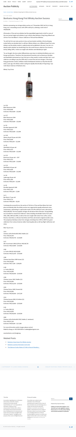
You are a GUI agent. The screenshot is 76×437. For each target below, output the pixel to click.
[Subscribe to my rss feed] (69, 2)
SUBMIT (67, 406)
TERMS (59, 409)
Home (4, 12)
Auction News (10, 12)
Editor (6, 21)
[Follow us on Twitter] (72, 2)
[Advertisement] (65, 45)
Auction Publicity (11, 426)
